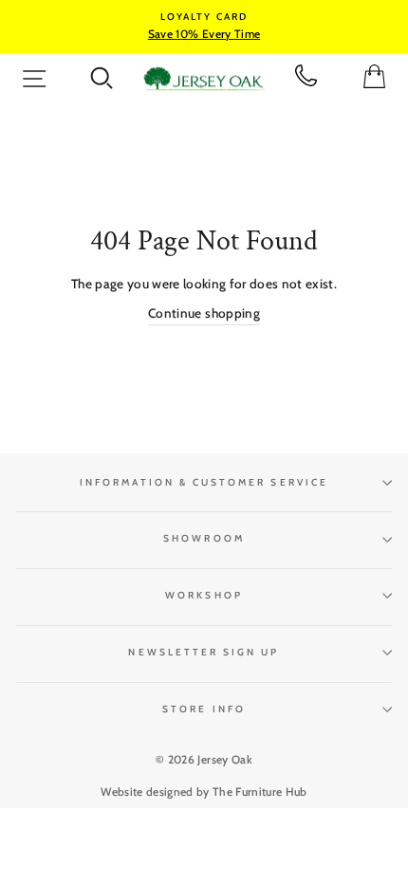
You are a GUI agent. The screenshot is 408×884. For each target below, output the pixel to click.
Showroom (203, 538)
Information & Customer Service (204, 482)
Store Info (204, 709)
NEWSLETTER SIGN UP (203, 652)
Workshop (203, 595)
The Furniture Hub (260, 791)
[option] (204, 26)
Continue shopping (204, 313)
